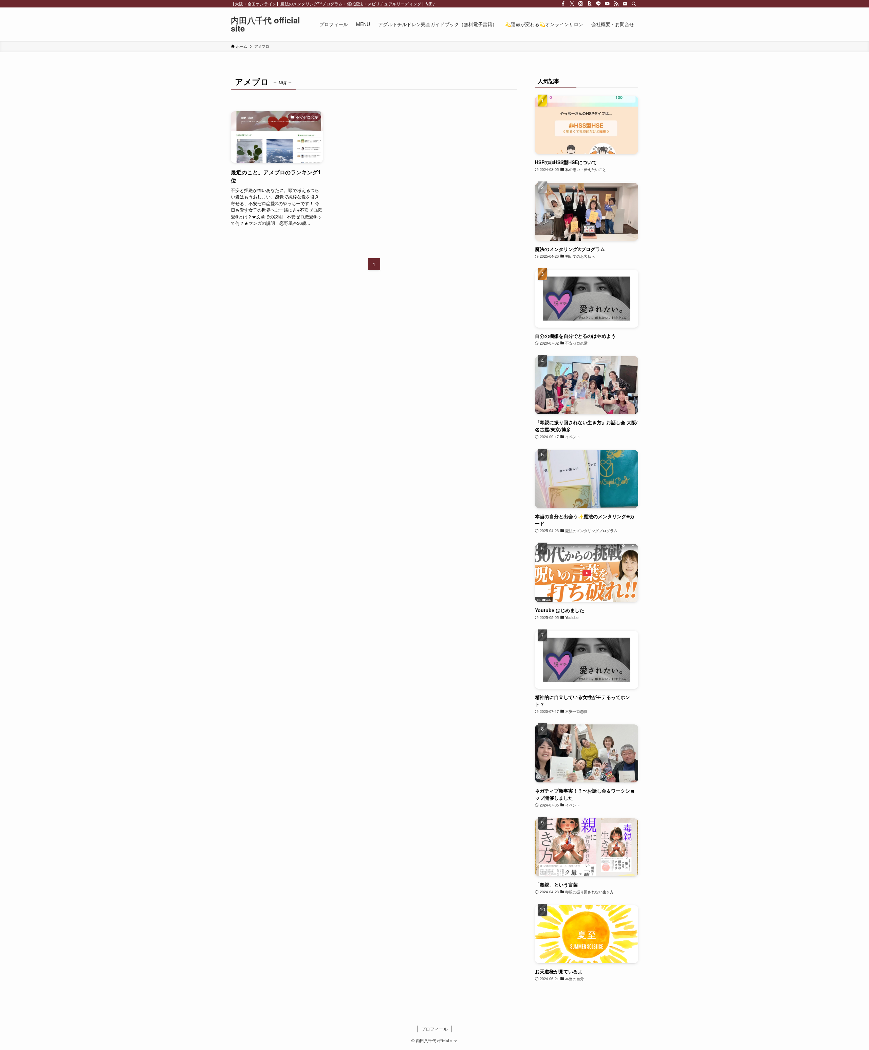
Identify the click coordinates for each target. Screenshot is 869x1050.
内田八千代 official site (265, 24)
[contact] (625, 3)
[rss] (616, 3)
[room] (589, 3)
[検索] (633, 3)
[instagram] (580, 3)
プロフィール (434, 1029)
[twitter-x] (572, 3)
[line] (598, 3)
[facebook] (563, 3)
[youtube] (607, 3)
